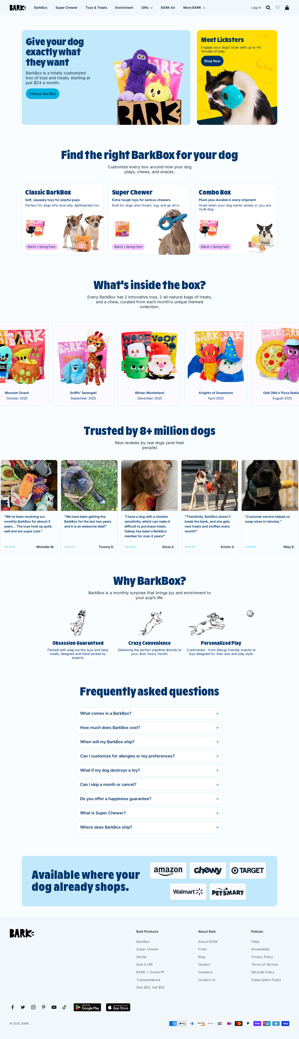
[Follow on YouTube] (54, 1007)
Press (202, 949)
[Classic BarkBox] (63, 219)
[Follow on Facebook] (12, 1007)
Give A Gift (144, 964)
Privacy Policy (262, 957)
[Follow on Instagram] (33, 1007)
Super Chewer (66, 7)
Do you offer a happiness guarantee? (115, 798)
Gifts (145, 7)
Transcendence (148, 980)
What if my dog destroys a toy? (110, 770)
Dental (141, 957)
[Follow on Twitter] (23, 1007)
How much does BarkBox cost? (110, 727)
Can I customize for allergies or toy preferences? (127, 756)
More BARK (192, 7)
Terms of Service (264, 964)
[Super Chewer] (149, 219)
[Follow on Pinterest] (43, 1007)
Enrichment (124, 7)
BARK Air (168, 7)
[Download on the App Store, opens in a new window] (118, 1007)
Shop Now (212, 61)
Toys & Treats (96, 7)
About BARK (208, 942)
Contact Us (206, 980)
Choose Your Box (42, 94)
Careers (204, 964)
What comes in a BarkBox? (105, 713)
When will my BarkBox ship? (107, 741)
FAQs (255, 942)
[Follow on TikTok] (64, 1007)
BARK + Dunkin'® (150, 972)
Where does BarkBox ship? (106, 827)
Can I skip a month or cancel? (108, 784)
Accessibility (260, 949)
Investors (205, 972)
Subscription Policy (266, 980)
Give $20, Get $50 (150, 987)
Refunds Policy (262, 972)
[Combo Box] (236, 219)
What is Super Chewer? (103, 813)
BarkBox (40, 7)
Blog (201, 957)
